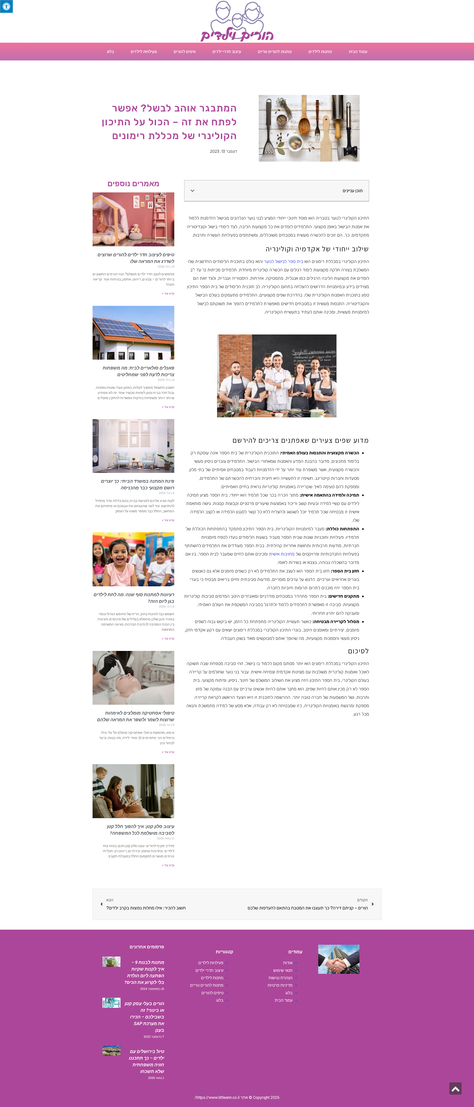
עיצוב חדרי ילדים (227, 51)
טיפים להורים (185, 51)
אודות (288, 962)
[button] (193, 190)
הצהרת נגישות (281, 978)
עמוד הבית (358, 51)
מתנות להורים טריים (275, 51)
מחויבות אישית (282, 554)
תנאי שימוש (283, 970)
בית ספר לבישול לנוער (283, 261)
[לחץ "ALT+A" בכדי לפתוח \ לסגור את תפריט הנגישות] (6, 6)
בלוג (110, 51)
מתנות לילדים (320, 51)
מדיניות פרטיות (280, 985)
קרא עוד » (168, 293)
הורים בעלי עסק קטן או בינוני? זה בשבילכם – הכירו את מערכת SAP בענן (144, 1017)
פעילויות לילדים (144, 51)
